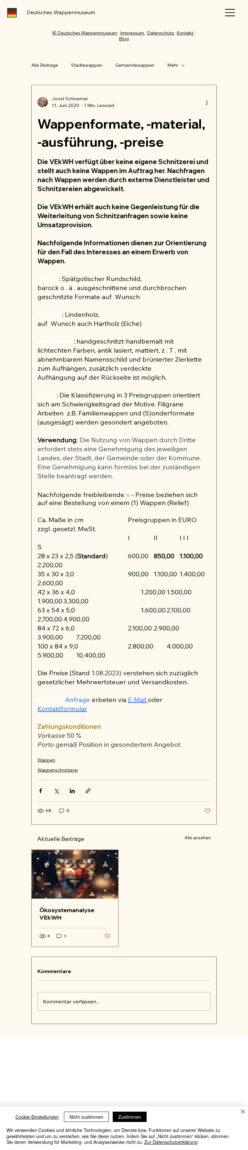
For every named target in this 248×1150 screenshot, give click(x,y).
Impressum (132, 33)
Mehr (172, 65)
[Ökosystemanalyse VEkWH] (75, 874)
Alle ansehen (197, 838)
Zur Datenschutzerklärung (171, 1142)
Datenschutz (161, 33)
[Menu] (230, 12)
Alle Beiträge (44, 65)
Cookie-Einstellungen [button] (37, 1117)
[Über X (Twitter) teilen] (56, 791)
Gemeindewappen (134, 65)
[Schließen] (243, 1112)
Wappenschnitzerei (57, 770)
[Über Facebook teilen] (40, 791)
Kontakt (185, 33)
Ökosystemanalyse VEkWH (66, 913)
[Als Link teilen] (88, 791)
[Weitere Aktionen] (207, 102)
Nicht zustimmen (86, 1117)
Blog (124, 39)
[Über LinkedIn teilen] (72, 791)
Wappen (46, 760)
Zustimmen (129, 1117)
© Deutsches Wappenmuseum (84, 33)
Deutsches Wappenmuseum (61, 12)
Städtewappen (86, 65)
